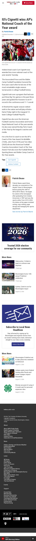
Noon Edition (7, 448)
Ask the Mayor (8, 449)
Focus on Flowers (9, 464)
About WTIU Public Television (12, 432)
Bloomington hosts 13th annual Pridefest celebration (23, 276)
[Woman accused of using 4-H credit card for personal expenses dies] (8, 388)
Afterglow (7, 461)
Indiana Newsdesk (9, 446)
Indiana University (22, 416)
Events (6, 485)
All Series (7, 459)
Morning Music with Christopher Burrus (15, 472)
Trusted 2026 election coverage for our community (18, 247)
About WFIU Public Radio (11, 428)
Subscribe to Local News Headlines (18, 328)
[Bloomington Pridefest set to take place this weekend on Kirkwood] (8, 360)
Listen (5, 456)
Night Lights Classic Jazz (11, 475)
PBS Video (7, 435)
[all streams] (33, 538)
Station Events (8, 436)
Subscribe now (18, 344)
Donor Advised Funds (10, 500)
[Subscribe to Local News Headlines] (18, 314)
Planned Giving (8, 503)
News (5, 441)
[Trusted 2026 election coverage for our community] (18, 232)
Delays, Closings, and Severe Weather (15, 445)
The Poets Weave (9, 476)
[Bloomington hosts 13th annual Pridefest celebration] (8, 277)
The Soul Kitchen (9, 481)
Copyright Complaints (9, 418)
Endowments (8, 501)
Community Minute (9, 452)
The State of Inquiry (10, 479)
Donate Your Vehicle (10, 496)
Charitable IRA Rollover (11, 498)
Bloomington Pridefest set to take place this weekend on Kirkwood (24, 360)
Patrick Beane (8, 32)
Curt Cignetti (12, 160)
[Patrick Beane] (6, 181)
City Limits (7, 451)
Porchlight (7, 478)
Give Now (29, 3)
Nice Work (7, 473)
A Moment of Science (10, 470)
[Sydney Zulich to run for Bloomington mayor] (8, 290)
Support (6, 488)
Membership (8, 493)
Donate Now (7, 492)
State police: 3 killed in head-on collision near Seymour (23, 263)
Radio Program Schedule (11, 430)
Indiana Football (13, 164)
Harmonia (7, 465)
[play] (3, 539)
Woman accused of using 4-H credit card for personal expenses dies (24, 387)
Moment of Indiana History (12, 468)
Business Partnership (10, 495)
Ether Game (7, 462)
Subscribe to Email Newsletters (13, 438)
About (6, 425)
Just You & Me (8, 467)
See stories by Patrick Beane (22, 212)
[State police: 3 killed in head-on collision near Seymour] (8, 264)
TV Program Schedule (10, 433)
